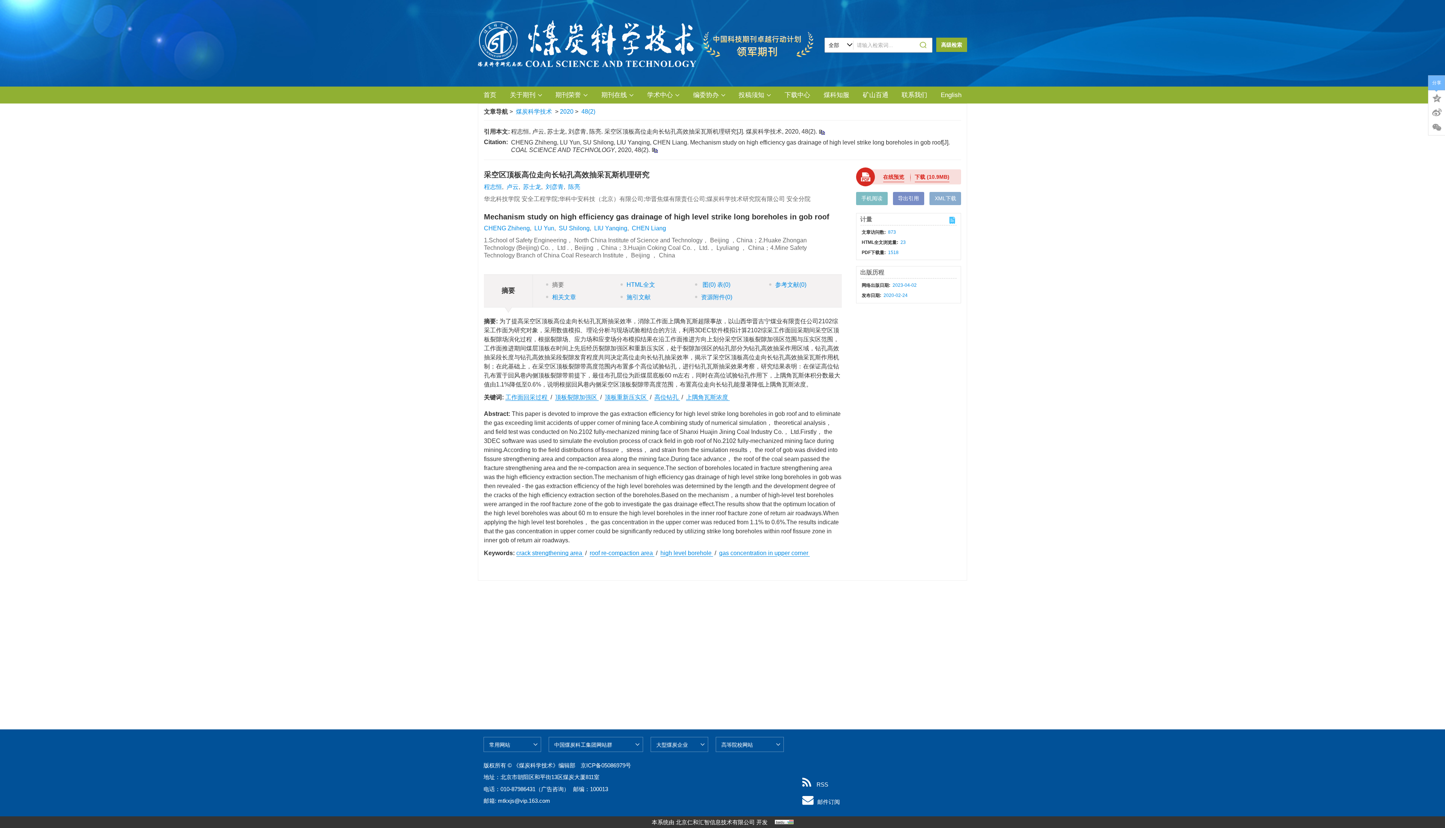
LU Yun (544, 228)
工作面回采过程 (527, 397)
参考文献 (790, 285)
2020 (566, 111)
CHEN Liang (649, 228)
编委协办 (706, 95)
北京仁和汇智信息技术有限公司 (715, 822)
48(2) (588, 111)
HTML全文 (641, 285)
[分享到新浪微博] (1436, 112)
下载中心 (797, 95)
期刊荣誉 (568, 95)
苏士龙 (532, 187)
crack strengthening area (550, 553)
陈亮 (574, 187)
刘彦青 (555, 187)
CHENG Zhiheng (507, 228)
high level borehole (686, 553)
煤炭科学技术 (534, 111)
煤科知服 (836, 95)
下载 (932, 177)
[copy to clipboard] (654, 150)
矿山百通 (875, 95)
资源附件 (716, 297)
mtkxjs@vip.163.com (524, 801)
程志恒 (493, 187)
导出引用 (908, 198)
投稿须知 (751, 95)
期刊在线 (614, 95)
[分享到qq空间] (1436, 97)
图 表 (715, 285)
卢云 (513, 187)
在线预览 (893, 177)
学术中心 (660, 95)
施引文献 (639, 297)
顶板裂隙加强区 (577, 397)
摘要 (558, 285)
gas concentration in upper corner (764, 553)
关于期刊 (522, 95)
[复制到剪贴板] (821, 132)
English (951, 95)
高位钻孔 (667, 397)
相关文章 (564, 297)
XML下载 (945, 198)
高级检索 (951, 45)
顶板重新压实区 (626, 397)
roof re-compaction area (622, 553)
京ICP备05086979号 (606, 765)
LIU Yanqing (610, 228)
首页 (490, 95)
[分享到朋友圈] (1436, 127)
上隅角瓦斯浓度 (708, 397)
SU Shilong (574, 228)
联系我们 (914, 95)
